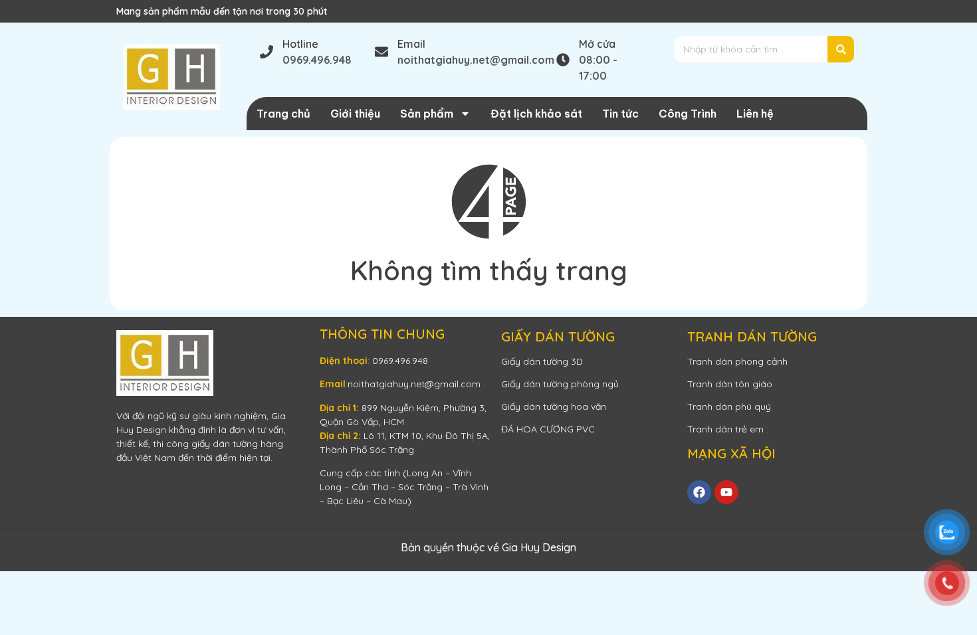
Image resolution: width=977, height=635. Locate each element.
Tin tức (620, 113)
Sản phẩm (426, 113)
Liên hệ (755, 113)
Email (411, 43)
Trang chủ (283, 113)
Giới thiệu (355, 113)
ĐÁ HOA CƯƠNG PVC (548, 429)
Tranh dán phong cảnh (737, 361)
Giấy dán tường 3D (542, 361)
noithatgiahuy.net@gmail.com (414, 384)
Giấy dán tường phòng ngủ (560, 384)
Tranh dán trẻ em (725, 429)
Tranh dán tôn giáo (729, 384)
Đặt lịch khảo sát (536, 113)
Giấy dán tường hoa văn (553, 406)
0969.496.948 (400, 361)
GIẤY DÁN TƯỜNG (558, 336)
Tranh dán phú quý (729, 406)
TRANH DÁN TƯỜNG (752, 336)
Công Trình (687, 113)
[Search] (840, 49)
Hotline (300, 43)
